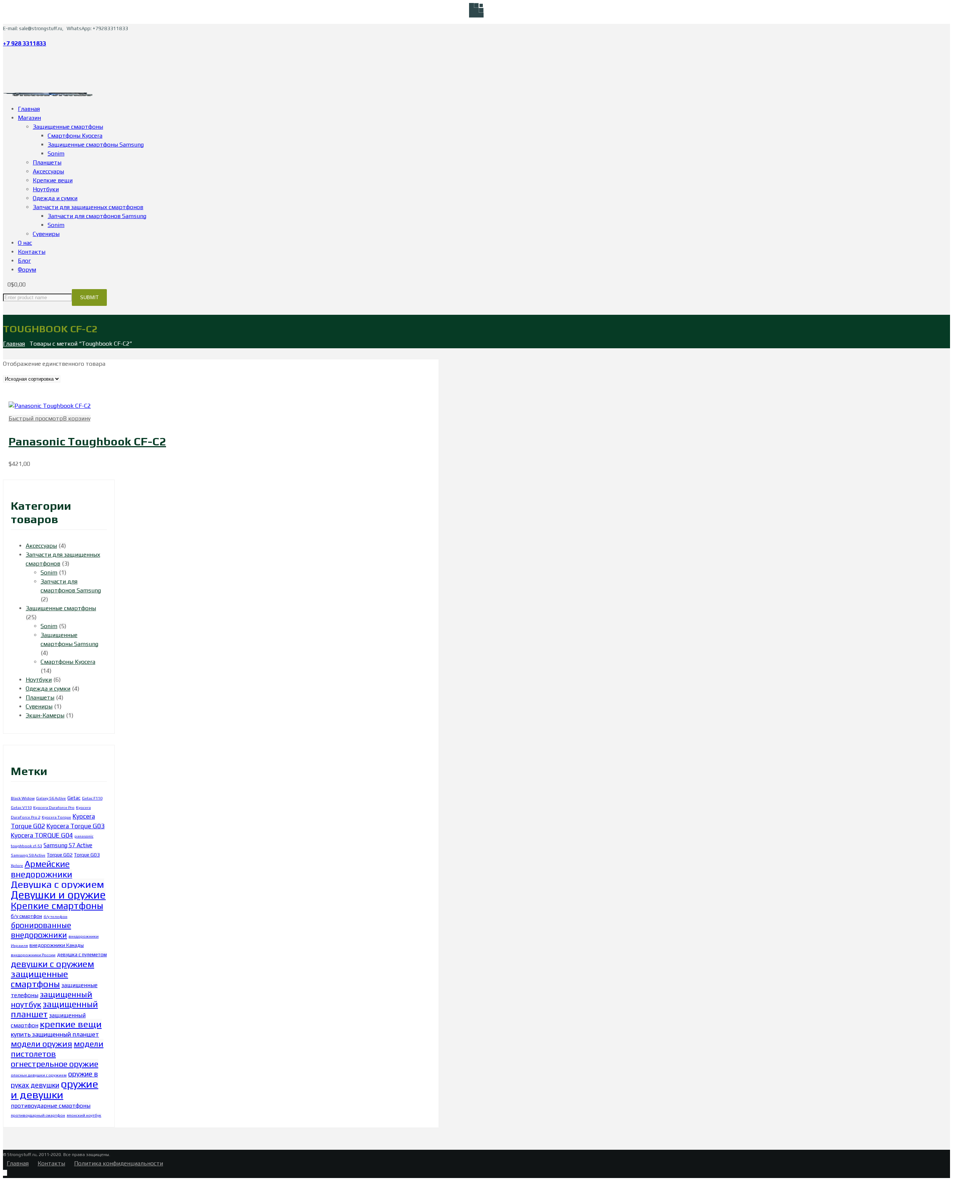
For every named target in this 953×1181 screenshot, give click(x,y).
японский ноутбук (84, 1115)
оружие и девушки (54, 1089)
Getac (73, 798)
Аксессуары (41, 545)
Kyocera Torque (56, 817)
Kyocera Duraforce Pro (53, 807)
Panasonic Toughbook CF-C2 (87, 441)
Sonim (49, 572)
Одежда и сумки (48, 688)
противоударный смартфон (38, 1115)
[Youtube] (5, 67)
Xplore (17, 865)
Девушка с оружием (57, 884)
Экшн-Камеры (45, 715)
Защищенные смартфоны (61, 608)
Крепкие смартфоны (57, 905)
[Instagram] (5, 76)
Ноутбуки (39, 679)
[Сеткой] (5, 387)
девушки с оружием (52, 963)
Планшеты (40, 697)
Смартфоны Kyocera (68, 661)
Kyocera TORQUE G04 (42, 835)
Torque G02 (60, 855)
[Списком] (11, 387)
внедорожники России (33, 955)
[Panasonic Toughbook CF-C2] (50, 405)
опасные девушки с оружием (39, 1075)
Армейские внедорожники (41, 869)
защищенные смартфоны (39, 979)
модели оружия (41, 1044)
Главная (14, 343)
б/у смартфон (26, 916)
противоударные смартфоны (50, 1105)
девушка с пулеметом (82, 954)
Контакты (51, 1163)
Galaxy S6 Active (51, 798)
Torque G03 (87, 855)
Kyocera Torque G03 (76, 826)
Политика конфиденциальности (118, 1163)
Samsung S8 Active (28, 855)
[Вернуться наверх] (5, 1173)
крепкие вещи (71, 1024)
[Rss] (5, 85)
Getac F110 (92, 798)
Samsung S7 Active (68, 845)
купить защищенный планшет (55, 1034)
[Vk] (5, 58)
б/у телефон (55, 916)
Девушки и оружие (58, 895)
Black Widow (23, 798)
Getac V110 (21, 807)
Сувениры (39, 706)
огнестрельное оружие (54, 1064)
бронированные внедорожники (41, 930)
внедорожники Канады (56, 945)
